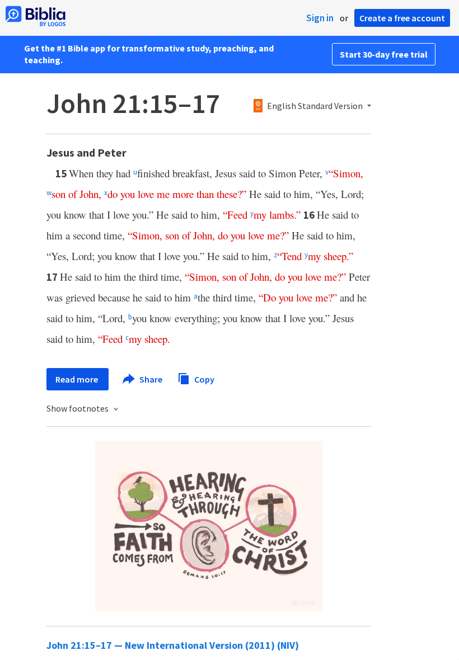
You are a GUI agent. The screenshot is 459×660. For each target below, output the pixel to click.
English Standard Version (315, 106)
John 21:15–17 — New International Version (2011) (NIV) (172, 645)
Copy (203, 379)
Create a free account (402, 17)
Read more (77, 379)
